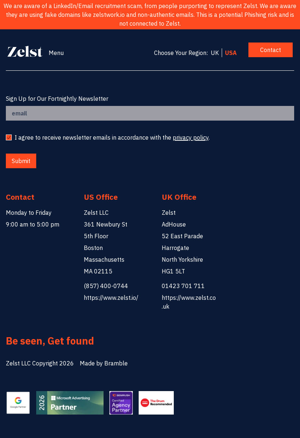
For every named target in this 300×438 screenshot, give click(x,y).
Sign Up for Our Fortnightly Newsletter (57, 98)
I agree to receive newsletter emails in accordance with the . (112, 137)
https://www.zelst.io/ (111, 297)
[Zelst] (25, 51)
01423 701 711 (183, 286)
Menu (56, 52)
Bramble (116, 363)
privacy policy (191, 137)
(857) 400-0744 (106, 286)
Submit (21, 161)
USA (231, 52)
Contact (270, 50)
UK (215, 52)
